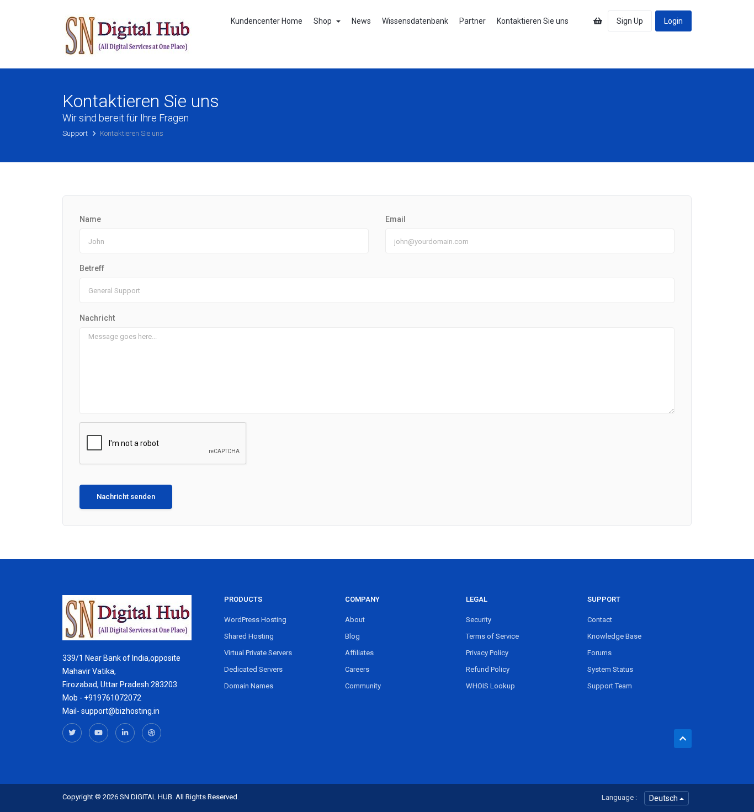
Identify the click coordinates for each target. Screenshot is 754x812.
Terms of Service (492, 636)
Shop (324, 21)
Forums (599, 653)
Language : (619, 797)
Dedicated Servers (253, 669)
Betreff (91, 268)
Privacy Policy (487, 653)
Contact (599, 619)
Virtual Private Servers (258, 653)
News (361, 21)
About (355, 619)
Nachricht (97, 318)
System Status (610, 669)
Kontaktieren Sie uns (533, 21)
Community (363, 686)
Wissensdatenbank (415, 21)
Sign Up (630, 21)
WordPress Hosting (255, 619)
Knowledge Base (614, 636)
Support (75, 133)
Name (90, 219)
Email (395, 219)
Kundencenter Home (266, 21)
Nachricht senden (126, 496)
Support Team (609, 686)
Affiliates (359, 653)
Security (478, 619)
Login (673, 21)
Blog (352, 636)
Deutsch (664, 798)
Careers (357, 669)
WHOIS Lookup (490, 686)
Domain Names (248, 686)
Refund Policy (487, 669)
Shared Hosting (249, 636)
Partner (472, 21)
